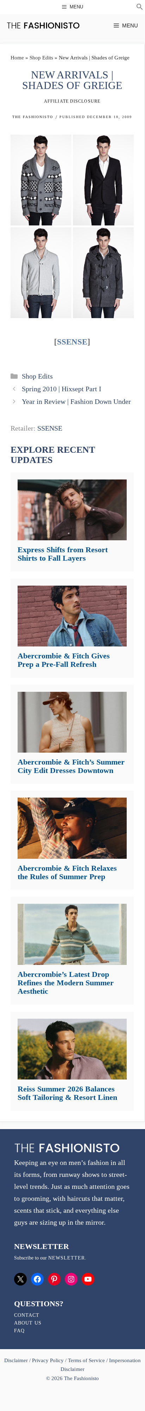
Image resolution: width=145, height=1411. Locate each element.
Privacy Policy (48, 1360)
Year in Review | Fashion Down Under (76, 401)
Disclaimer (16, 1360)
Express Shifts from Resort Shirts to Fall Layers (63, 553)
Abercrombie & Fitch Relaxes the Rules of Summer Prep (67, 872)
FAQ (19, 1330)
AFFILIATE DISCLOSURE (72, 101)
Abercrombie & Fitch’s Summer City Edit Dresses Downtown (71, 766)
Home (17, 57)
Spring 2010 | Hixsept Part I (61, 389)
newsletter (66, 1258)
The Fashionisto (32, 117)
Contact (26, 1315)
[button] (139, 8)
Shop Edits (41, 57)
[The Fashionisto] (43, 25)
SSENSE (72, 341)
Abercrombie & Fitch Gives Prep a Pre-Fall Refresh (64, 660)
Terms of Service (86, 1360)
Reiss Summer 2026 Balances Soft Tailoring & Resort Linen (67, 1093)
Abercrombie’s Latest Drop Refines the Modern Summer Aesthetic (66, 983)
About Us (28, 1323)
